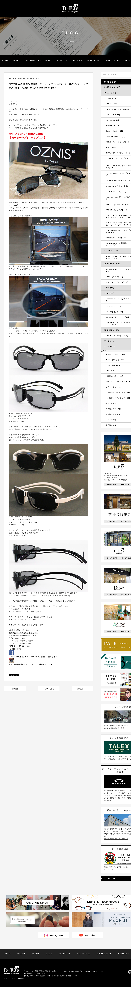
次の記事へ (81, 689)
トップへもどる (48, 689)
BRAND (16, 61)
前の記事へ (16, 689)
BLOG (48, 61)
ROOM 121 (77, 61)
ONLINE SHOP (111, 61)
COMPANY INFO (33, 61)
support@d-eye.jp (95, 971)
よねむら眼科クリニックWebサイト (116, 839)
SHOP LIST (62, 61)
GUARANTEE (93, 61)
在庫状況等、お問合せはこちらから (23, 633)
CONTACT (123, 954)
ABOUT (35, 954)
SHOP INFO (112, 484)
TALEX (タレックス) (34, 78)
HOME (5, 61)
